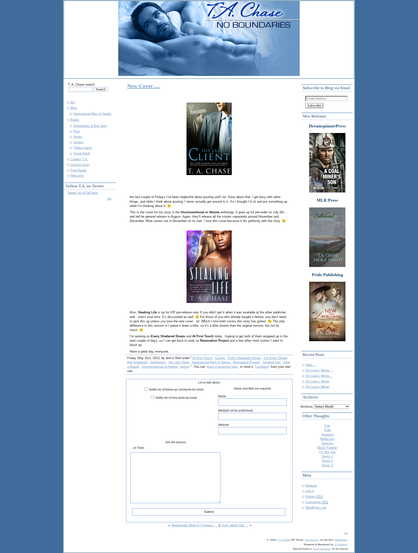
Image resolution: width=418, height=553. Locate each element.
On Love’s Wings (317, 381)
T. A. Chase (283, 539)
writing (184, 367)
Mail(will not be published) (235, 410)
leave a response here (222, 367)
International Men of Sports (211, 362)
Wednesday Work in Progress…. (194, 525)
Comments (317, 502)
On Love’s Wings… (319, 370)
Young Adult (81, 153)
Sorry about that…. (235, 525)
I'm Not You (327, 452)
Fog (327, 426)
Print (76, 131)
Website (223, 424)
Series (77, 137)
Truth (327, 430)
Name (222, 396)
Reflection (327, 439)
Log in (310, 491)
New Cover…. (143, 86)
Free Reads (78, 170)
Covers (220, 358)
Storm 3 (327, 465)
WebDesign (341, 539)
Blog (73, 108)
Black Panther (327, 448)
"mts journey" (312, 539)
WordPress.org (316, 507)
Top (109, 198)
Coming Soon (79, 165)
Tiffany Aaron (82, 148)
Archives (306, 406)
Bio (72, 102)
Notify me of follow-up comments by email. (176, 389)
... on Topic (137, 447)
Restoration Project (246, 362)
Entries (314, 496)
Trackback (261, 367)
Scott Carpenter (322, 548)
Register (311, 485)
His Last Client (179, 362)
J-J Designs (341, 544)
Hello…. (311, 365)
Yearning (327, 434)
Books (74, 120)
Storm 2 (327, 461)
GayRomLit (158, 362)
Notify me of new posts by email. (177, 397)
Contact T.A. (79, 159)
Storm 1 (327, 456)
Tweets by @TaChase (82, 193)
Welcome (76, 175)
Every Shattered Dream (244, 358)
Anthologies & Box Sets (90, 126)
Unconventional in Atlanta (159, 367)
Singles (78, 142)
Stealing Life (271, 362)
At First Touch (202, 358)
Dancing (327, 443)
